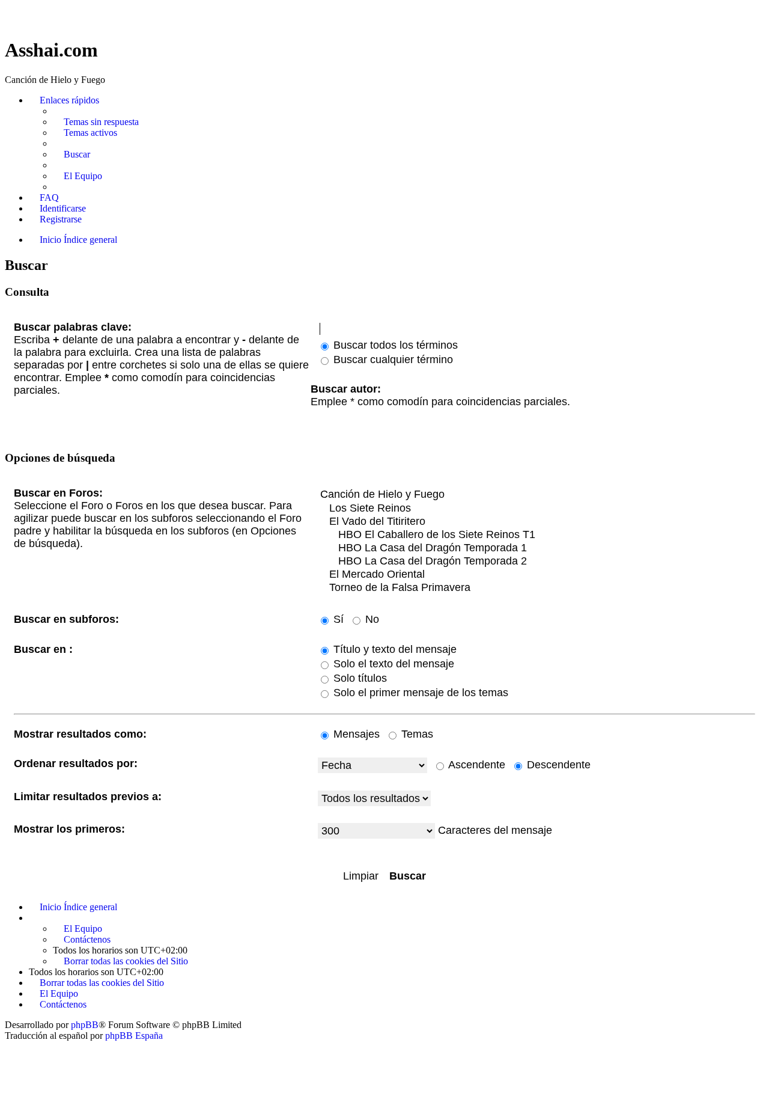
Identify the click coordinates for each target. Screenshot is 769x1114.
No (370, 619)
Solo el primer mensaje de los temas (419, 693)
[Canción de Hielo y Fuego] (536, 494)
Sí (337, 619)
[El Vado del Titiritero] (536, 521)
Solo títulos (358, 678)
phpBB (85, 1025)
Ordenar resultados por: (76, 763)
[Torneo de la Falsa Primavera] (536, 588)
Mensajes (355, 734)
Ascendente (475, 765)
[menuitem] (96, 122)
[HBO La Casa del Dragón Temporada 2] (536, 561)
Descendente (557, 765)
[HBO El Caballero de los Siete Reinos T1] (536, 535)
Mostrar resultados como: (80, 734)
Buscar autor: (346, 389)
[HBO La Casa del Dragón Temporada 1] (536, 548)
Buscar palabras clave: (73, 327)
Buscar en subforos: (66, 619)
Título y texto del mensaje (393, 649)
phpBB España (134, 1035)
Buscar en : (43, 649)
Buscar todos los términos (394, 345)
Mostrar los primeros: (69, 829)
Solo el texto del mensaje (392, 664)
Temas (415, 734)
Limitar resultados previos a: (88, 797)
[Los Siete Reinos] (536, 508)
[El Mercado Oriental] (536, 574)
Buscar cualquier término (391, 359)
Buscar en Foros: (58, 493)
